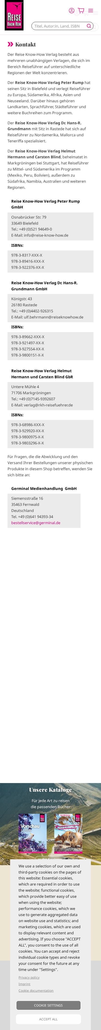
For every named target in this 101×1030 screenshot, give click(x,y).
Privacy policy (29, 977)
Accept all (48, 1019)
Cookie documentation (36, 990)
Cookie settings (48, 1005)
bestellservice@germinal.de (35, 522)
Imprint (24, 984)
